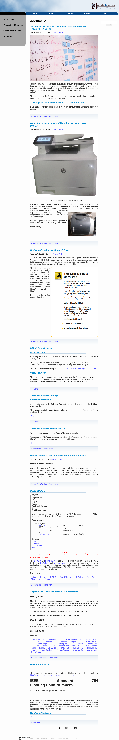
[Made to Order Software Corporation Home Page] (59, 6)
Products (52, 13)
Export (81, 646)
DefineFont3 (51, 642)
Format (47, 579)
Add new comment (38, 658)
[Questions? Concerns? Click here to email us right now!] (24, 739)
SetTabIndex (92, 650)
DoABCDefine (37, 491)
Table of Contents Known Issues (47, 428)
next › (67, 728)
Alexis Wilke (57, 33)
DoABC (35, 541)
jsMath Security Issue (41, 348)
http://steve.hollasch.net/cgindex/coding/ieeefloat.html (52, 675)
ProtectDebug (46, 650)
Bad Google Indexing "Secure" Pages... (51, 250)
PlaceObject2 (77, 648)
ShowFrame (36, 652)
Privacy (74, 738)
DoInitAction (37, 545)
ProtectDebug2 (63, 650)
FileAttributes (37, 548)
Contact (104, 13)
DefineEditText (91, 639)
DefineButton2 (55, 639)
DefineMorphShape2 (39, 644)
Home (35, 13)
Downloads (69, 13)
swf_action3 (44, 534)
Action (33, 577)
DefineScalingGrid (59, 644)
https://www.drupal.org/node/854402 (81, 369)
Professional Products (13, 25)
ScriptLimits (78, 650)
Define (43, 577)
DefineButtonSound (73, 639)
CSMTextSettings (38, 639)
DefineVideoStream (39, 646)
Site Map (84, 738)
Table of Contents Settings (44, 396)
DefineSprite (92, 644)
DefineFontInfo (91, 642)
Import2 (42, 648)
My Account (8, 19)
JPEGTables (53, 648)
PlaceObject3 (91, 648)
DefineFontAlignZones (70, 642)
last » (76, 728)
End (33, 416)
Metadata (65, 648)
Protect (34, 650)
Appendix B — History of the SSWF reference (54, 592)
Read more (53, 116)
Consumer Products (12, 31)
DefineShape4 (77, 644)
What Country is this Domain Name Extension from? (58, 455)
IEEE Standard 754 (40, 664)
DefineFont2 (36, 642)
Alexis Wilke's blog (39, 116)
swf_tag (42, 525)
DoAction (35, 543)
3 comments (36, 449)
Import (33, 648)
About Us (87, 13)
